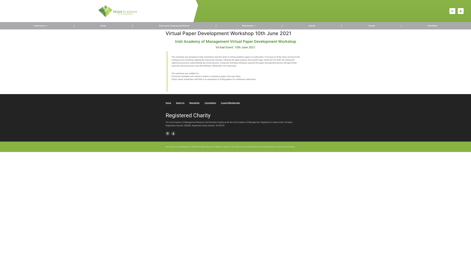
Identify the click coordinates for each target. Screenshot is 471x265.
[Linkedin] (168, 133)
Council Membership (230, 103)
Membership (247, 26)
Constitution (210, 103)
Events (103, 26)
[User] (461, 11)
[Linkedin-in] (452, 11)
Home (168, 103)
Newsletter (432, 26)
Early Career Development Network (174, 26)
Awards (312, 26)
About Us (180, 103)
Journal (371, 26)
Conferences (39, 26)
